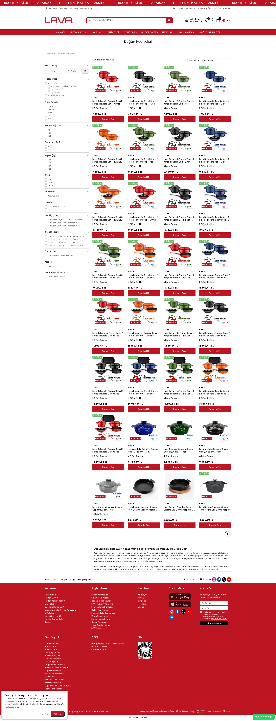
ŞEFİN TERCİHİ (114, 32)
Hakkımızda (50, 594)
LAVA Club (49, 604)
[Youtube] (190, 611)
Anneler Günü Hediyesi (55, 679)
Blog (72, 579)
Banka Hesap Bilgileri (101, 619)
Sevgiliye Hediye (52, 649)
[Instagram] (218, 8)
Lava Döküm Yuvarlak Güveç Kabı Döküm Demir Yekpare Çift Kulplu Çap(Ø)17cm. (144, 508)
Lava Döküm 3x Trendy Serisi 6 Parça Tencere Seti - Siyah (179, 160)
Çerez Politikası (98, 622)
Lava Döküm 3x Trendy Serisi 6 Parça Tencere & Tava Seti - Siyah (179, 218)
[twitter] (223, 579)
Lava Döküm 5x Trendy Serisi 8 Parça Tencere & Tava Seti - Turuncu (214, 392)
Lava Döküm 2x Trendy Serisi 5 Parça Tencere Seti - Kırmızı (107, 102)
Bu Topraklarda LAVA (54, 607)
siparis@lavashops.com (87, 8)
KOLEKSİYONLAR (148, 32)
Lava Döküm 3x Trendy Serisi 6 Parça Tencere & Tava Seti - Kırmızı (179, 276)
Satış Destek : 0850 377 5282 (59, 8)
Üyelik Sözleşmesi (99, 616)
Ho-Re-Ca (97, 32)
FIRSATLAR (167, 32)
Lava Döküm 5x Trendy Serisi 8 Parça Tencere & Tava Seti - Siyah (107, 392)
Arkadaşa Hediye (53, 652)
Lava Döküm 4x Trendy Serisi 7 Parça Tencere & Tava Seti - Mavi (214, 276)
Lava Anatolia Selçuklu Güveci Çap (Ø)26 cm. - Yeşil (178, 450)
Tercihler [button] (44, 714)
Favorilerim (192, 579)
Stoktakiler (194, 60)
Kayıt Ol (141, 597)
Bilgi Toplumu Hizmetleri (102, 607)
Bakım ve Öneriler (99, 594)
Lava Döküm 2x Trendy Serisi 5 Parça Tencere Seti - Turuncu (107, 160)
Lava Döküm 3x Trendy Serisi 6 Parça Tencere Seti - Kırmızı (143, 218)
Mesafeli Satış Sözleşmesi (103, 613)
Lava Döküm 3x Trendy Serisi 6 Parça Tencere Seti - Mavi (214, 160)
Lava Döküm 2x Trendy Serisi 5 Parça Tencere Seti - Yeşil (179, 102)
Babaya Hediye (52, 646)
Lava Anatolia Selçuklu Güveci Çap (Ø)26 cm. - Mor (214, 450)
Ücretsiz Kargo (101, 90)
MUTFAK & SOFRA (78, 32)
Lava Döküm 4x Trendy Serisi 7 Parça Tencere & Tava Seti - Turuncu (143, 334)
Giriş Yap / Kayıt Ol (207, 8)
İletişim (191, 8)
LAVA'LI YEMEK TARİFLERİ (209, 32)
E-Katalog (49, 613)
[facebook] (218, 579)
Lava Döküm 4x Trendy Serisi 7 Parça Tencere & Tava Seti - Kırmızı (107, 334)
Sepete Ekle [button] (144, 525)
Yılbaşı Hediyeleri (53, 682)
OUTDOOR (130, 32)
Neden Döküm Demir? (55, 600)
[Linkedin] (172, 616)
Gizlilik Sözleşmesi (99, 610)
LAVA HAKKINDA (185, 32)
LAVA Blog (96, 628)
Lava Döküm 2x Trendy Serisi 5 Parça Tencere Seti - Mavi (214, 102)
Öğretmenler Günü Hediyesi (58, 685)
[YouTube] (226, 8)
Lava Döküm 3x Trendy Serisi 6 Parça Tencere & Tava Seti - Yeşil (107, 276)
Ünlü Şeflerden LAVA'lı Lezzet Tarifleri (108, 643)
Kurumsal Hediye (53, 658)
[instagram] (214, 579)
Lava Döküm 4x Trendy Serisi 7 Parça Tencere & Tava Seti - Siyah (214, 334)
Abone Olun (215, 623)
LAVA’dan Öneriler (99, 646)
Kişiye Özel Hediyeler (54, 673)
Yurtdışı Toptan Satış (54, 619)
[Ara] (169, 20)
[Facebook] (221, 8)
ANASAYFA (60, 32)
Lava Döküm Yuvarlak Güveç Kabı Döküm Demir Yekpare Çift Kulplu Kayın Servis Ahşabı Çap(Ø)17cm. (179, 508)
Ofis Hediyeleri (51, 661)
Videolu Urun (153, 435)
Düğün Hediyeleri (66, 54)
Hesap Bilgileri (84, 579)
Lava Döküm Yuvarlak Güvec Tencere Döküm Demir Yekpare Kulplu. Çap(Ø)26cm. (215, 508)
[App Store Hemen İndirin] (183, 604)
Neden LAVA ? (51, 597)
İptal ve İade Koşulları (101, 600)
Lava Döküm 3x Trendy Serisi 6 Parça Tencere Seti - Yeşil (143, 160)
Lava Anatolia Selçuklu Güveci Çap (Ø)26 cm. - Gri (107, 508)
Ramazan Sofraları (53, 688)
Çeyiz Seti (49, 676)
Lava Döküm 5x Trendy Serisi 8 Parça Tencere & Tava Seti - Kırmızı (107, 450)
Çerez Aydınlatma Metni (51, 704)
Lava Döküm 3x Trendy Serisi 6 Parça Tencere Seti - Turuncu (107, 218)
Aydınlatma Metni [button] (219, 618)
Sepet (141, 607)
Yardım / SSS (51, 579)
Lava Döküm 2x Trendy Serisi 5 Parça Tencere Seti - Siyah (143, 102)
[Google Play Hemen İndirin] (183, 596)
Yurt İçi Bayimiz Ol (53, 616)
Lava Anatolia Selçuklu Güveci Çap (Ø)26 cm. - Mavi (143, 450)
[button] (226, 20)
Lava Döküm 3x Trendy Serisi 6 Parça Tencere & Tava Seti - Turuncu (143, 276)
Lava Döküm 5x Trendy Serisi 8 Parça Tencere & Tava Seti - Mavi (143, 392)
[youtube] (228, 579)
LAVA (95, 97)
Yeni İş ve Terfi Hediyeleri (56, 667)
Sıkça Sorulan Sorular (101, 625)
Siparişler (179, 8)
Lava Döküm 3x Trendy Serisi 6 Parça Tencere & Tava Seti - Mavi (214, 218)
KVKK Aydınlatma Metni (102, 604)
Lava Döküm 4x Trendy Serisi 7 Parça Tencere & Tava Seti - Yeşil (179, 334)
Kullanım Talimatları (100, 597)
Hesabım (142, 604)
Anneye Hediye (52, 643)
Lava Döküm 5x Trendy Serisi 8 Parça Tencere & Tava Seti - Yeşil (179, 392)
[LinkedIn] (229, 8)
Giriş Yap (142, 600)
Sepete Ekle (108, 119)
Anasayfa (50, 54)
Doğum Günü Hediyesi (55, 664)
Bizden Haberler (99, 649)
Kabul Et (58, 714)
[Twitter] (224, 8)
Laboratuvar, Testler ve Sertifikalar (60, 610)
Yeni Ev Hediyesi (52, 655)
